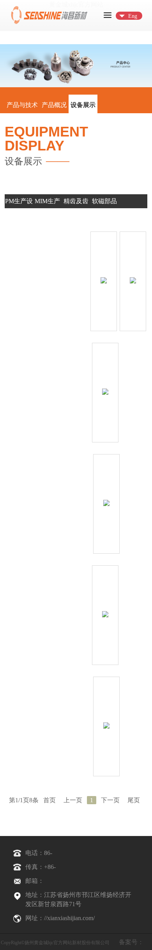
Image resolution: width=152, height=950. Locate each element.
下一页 (110, 800)
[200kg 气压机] (105, 392)
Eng (132, 16)
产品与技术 (22, 105)
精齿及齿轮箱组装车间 (76, 215)
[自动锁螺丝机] (106, 726)
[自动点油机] (106, 504)
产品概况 (54, 105)
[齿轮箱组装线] (104, 281)
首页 (49, 800)
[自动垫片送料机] (105, 615)
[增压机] (133, 281)
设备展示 (83, 105)
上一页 (73, 800)
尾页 (133, 800)
